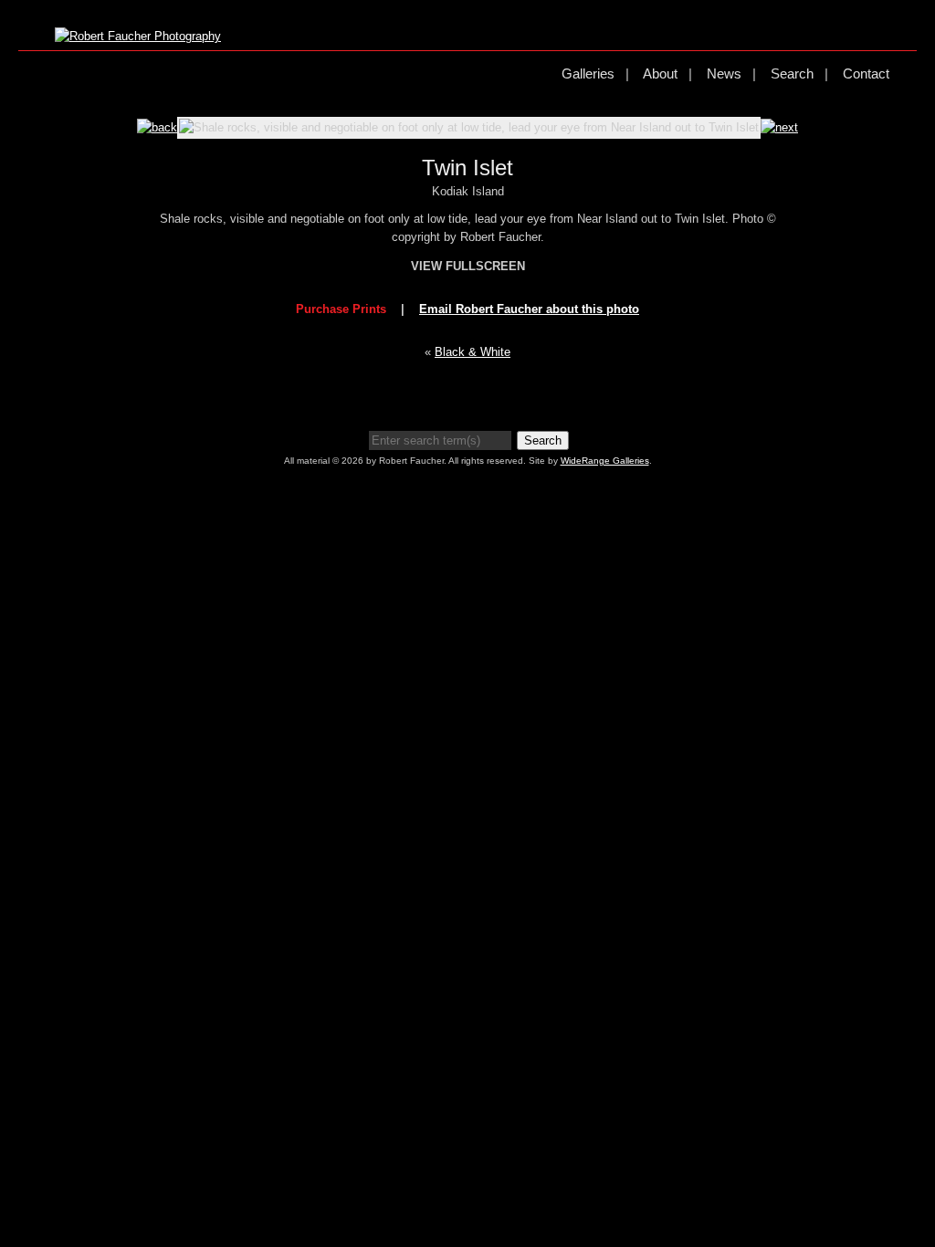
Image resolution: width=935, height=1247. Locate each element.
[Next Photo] (779, 127)
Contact (866, 73)
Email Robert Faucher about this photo (529, 309)
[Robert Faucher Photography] (138, 36)
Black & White (472, 352)
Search (792, 73)
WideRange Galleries (605, 461)
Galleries (588, 73)
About (660, 73)
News (724, 73)
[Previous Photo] (157, 127)
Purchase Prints (341, 309)
